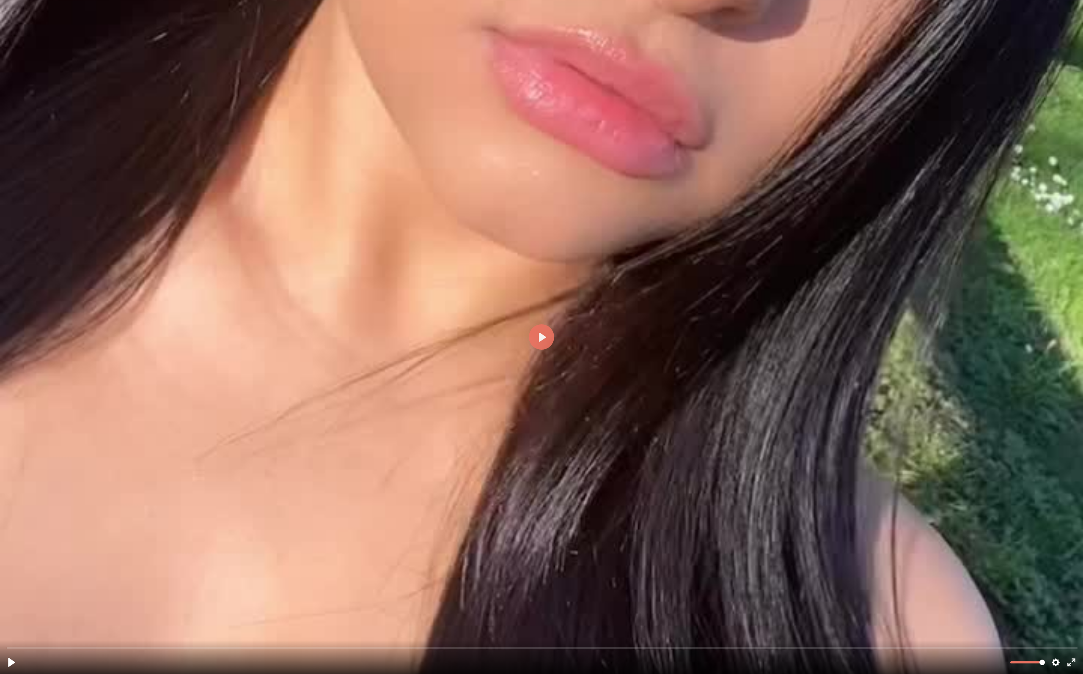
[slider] (542, 648)
